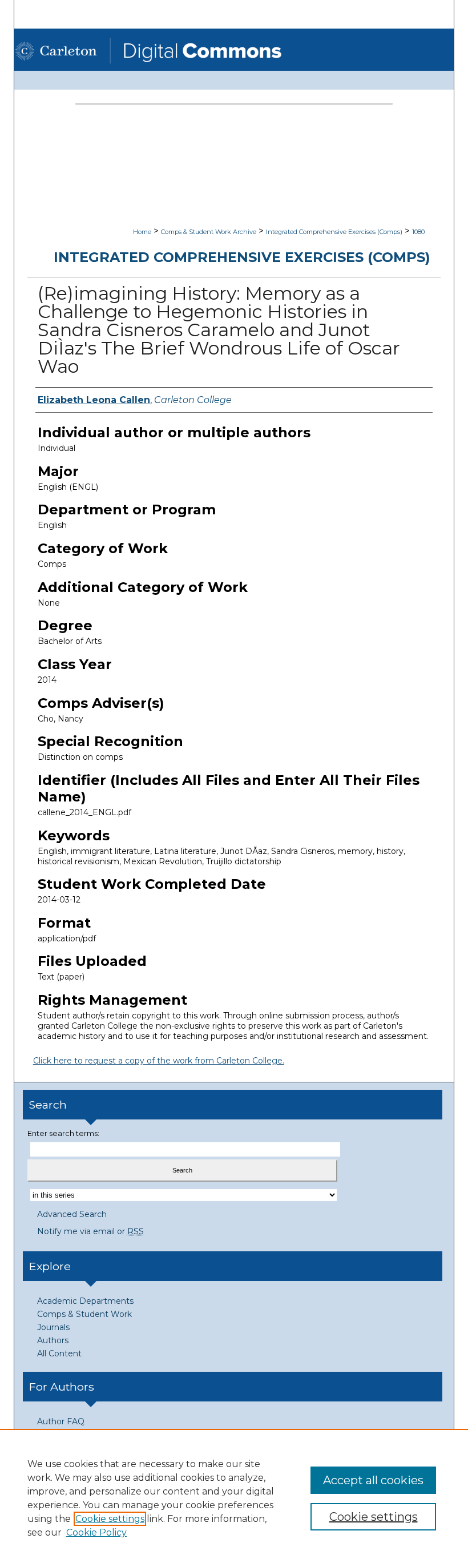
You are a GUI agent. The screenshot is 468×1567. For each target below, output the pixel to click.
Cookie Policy (96, 1532)
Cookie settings (109, 1518)
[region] (234, 1498)
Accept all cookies (373, 1480)
